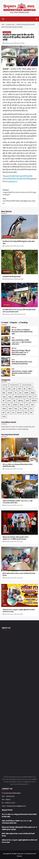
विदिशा (25, 408)
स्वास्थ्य (4, 416)
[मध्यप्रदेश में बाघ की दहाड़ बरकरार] (19, 262)
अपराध (13, 360)
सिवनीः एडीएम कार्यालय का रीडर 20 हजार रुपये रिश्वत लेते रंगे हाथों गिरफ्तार (22, 363)
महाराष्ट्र (21, 404)
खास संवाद (10, 393)
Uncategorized (27, 385)
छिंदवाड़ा (32, 393)
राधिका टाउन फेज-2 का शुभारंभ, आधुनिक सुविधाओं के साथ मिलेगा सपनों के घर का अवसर (22, 373)
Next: (19, 201)
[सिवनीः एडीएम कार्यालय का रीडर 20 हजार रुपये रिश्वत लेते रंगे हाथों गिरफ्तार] (5, 361)
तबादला (30, 396)
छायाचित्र (26, 393)
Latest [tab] (5, 322)
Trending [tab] (24, 322)
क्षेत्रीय (13, 338)
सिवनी (26, 412)
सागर (13, 412)
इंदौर (14, 389)
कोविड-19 (30, 389)
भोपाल (3, 404)
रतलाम (32, 404)
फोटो (3, 400)
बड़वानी (27, 400)
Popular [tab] (13, 322)
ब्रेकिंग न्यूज (14, 327)
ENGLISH (4, 385)
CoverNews (28, 853)
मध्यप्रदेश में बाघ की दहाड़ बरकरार (12, 277)
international (7, 32)
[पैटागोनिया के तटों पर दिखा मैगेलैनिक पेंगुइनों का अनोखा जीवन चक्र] (19, 227)
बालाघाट (9, 400)
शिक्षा (3, 412)
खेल (16, 393)
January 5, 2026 (19, 246)
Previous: (19, 192)
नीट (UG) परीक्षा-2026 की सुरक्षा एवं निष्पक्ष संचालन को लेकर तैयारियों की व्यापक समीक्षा (22, 332)
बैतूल (15, 400)
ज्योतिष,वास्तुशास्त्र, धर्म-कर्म (20, 396)
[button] (3, 18)
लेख (20, 408)
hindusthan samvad (9, 43)
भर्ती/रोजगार (34, 400)
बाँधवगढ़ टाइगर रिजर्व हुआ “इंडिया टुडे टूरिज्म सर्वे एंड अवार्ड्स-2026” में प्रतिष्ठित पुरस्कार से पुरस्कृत (21, 353)
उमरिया (19, 389)
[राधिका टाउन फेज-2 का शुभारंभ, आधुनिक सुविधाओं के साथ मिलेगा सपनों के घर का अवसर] (5, 372)
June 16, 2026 (19, 469)
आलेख (9, 389)
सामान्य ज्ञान (19, 412)
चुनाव (20, 393)
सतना (8, 412)
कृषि (24, 389)
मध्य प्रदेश (15, 404)
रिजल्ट (15, 408)
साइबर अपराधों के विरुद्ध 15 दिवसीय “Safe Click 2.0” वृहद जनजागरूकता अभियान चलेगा (21, 342)
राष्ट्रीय (10, 408)
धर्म (35, 396)
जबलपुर (4, 396)
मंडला (9, 404)
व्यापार (31, 408)
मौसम (27, 404)
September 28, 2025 (20, 314)
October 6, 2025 (19, 279)
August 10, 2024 (20, 43)
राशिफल (4, 408)
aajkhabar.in (12, 181)
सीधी (31, 412)
